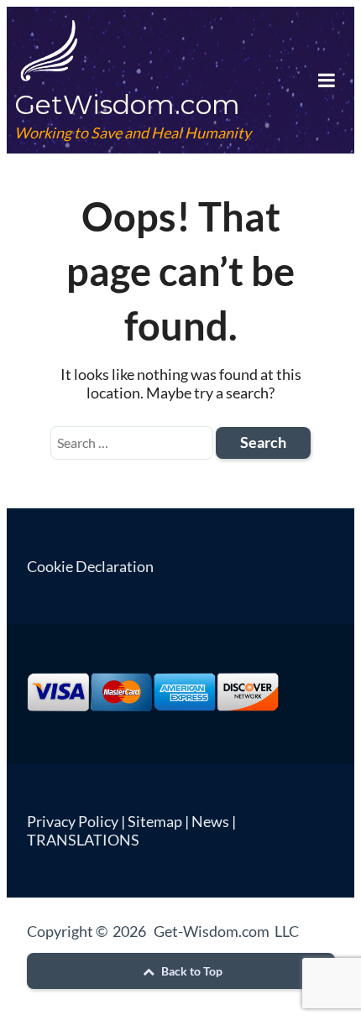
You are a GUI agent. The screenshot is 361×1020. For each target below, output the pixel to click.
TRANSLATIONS (83, 839)
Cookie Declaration (90, 566)
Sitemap (155, 821)
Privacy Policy (72, 821)
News (210, 821)
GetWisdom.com (127, 104)
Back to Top (190, 971)
